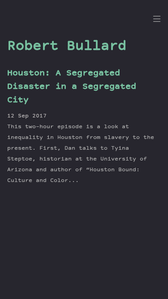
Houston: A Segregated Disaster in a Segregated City (71, 87)
